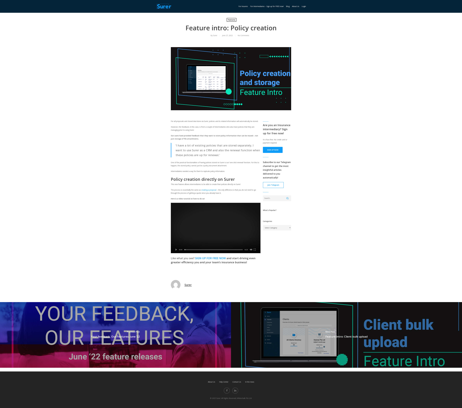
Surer (215, 35)
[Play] (176, 249)
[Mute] (251, 249)
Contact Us (236, 382)
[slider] (213, 249)
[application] (215, 228)
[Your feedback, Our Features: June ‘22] (115, 335)
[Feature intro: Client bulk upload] (346, 335)
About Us (211, 382)
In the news (249, 382)
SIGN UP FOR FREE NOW (210, 258)
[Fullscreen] (255, 249)
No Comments (243, 35)
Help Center (223, 382)
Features (231, 20)
